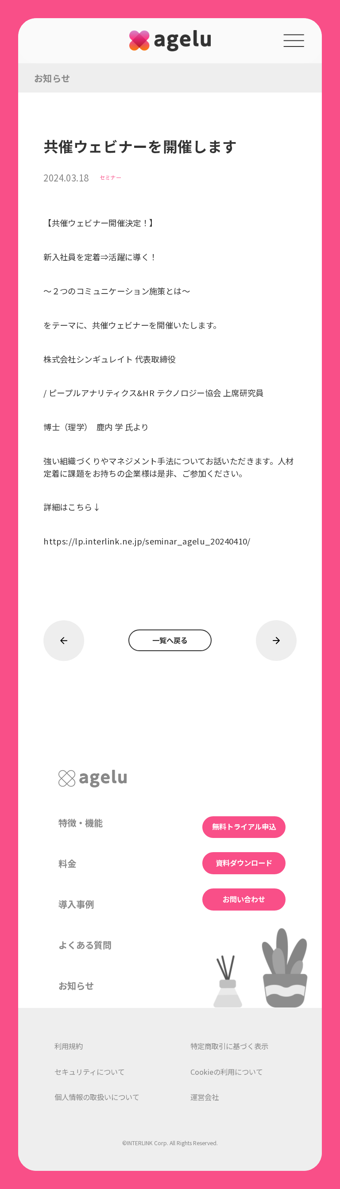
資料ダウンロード (244, 862)
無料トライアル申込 (244, 826)
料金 (67, 863)
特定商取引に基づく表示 (229, 1046)
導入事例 (76, 904)
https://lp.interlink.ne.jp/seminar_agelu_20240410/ (146, 541)
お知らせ (76, 985)
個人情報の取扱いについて (96, 1097)
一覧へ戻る (170, 640)
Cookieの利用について (226, 1071)
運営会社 (204, 1097)
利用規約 (68, 1046)
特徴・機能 (80, 822)
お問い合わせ (244, 899)
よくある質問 (85, 944)
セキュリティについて (89, 1071)
